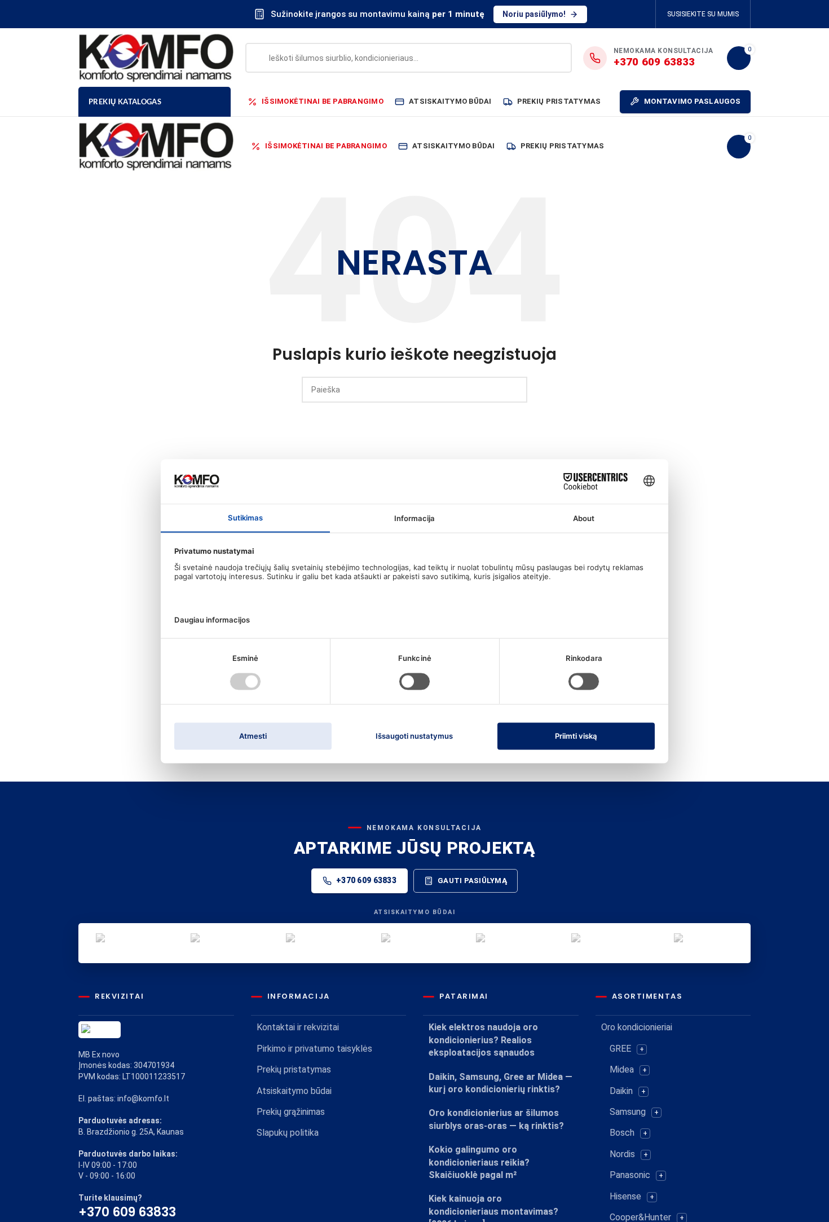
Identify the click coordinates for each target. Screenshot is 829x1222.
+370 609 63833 (366, 880)
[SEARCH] (514, 390)
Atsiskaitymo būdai (294, 1091)
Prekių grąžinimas (291, 1111)
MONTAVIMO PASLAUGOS (692, 101)
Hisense (625, 1196)
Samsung (628, 1111)
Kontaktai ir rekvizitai (298, 1027)
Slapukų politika (288, 1132)
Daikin (621, 1091)
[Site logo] (156, 56)
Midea (622, 1069)
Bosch (622, 1132)
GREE (620, 1048)
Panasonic (630, 1175)
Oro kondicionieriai (636, 1027)
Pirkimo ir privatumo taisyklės (314, 1048)
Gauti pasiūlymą (472, 880)
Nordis (622, 1154)
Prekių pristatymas (294, 1069)
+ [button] (642, 1049)
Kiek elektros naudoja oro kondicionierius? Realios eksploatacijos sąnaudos (483, 1040)
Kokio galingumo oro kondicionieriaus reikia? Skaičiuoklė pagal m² (479, 1162)
